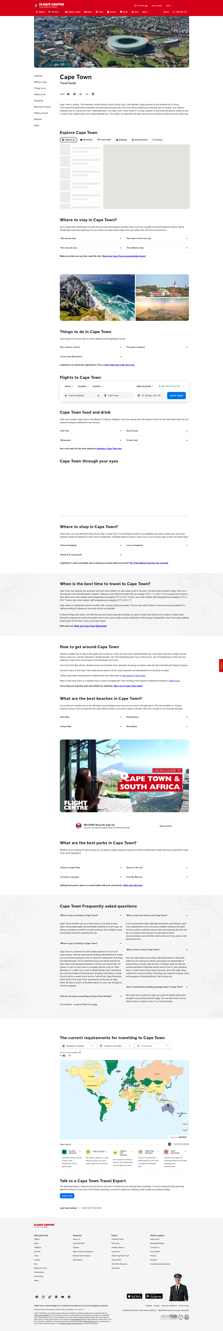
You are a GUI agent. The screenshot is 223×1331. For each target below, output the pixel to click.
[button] (221, 665)
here (95, 1004)
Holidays (55, 12)
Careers (76, 1247)
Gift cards (116, 1243)
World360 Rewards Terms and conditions (139, 1310)
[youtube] (62, 1297)
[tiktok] (49, 1297)
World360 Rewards (119, 1264)
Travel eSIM (116, 1260)
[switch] (182, 387)
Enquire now (67, 1196)
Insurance (116, 1252)
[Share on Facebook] (68, 94)
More (144, 12)
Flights (42, 12)
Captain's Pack (118, 1239)
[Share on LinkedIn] (93, 94)
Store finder (155, 1252)
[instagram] (43, 1297)
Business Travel (40, 1268)
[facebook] (36, 1297)
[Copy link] (86, 94)
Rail (35, 1264)
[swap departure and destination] (98, 395)
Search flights (176, 395)
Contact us (154, 1247)
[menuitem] (44, 76)
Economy (96, 386)
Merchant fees (89, 1321)
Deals (125, 12)
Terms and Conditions (42, 1315)
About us (76, 1239)
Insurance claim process (160, 1264)
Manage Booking (157, 1243)
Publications (39, 1272)
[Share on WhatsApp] (80, 94)
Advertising (77, 1260)
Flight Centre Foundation (83, 1252)
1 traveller (81, 386)
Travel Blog (38, 1276)
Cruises (113, 12)
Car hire (37, 1252)
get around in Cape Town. (134, 675)
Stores (166, 12)
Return (68, 386)
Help (168, 6)
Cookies (153, 1260)
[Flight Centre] (44, 1226)
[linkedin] (56, 1297)
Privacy (153, 1256)
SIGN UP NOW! (166, 826)
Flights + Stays (74, 12)
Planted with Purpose (81, 1256)
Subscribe (116, 1268)
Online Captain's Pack (120, 1256)
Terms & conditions (169, 1306)
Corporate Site (79, 1243)
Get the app (143, 6)
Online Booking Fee (77, 1319)
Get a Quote (157, 6)
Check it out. (174, 681)
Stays (89, 12)
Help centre (155, 1239)
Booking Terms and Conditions (71, 1323)
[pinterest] (69, 1297)
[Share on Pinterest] (74, 94)
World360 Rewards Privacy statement (173, 1310)
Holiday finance (118, 1247)
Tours (100, 12)
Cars (136, 12)
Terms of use (183, 1306)
